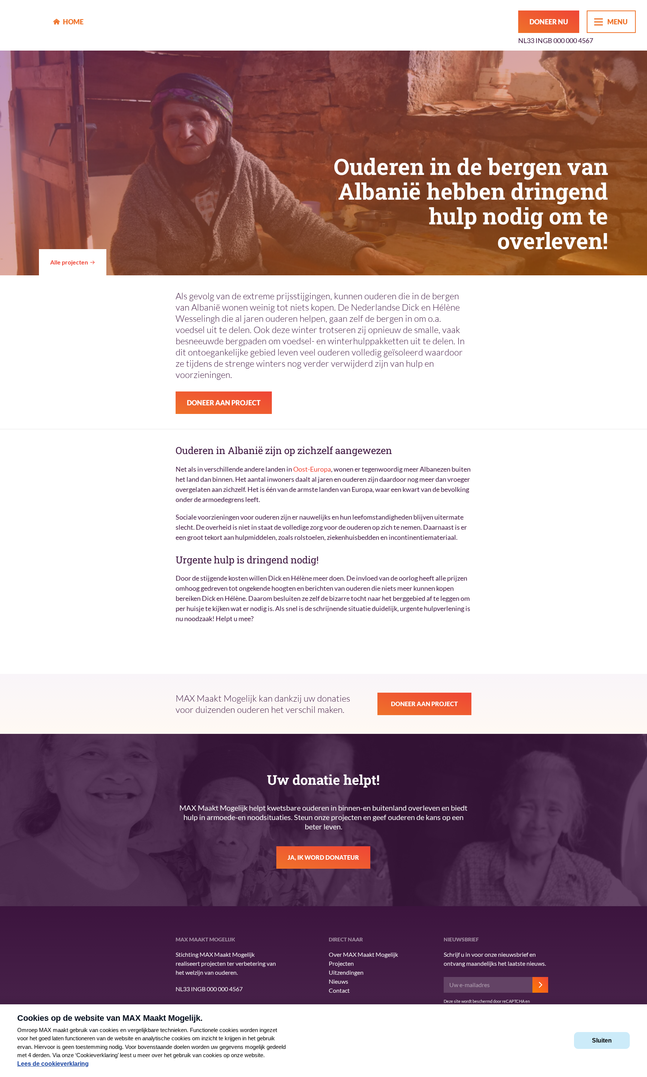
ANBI (114, 983)
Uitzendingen (346, 972)
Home (73, 22)
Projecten (341, 963)
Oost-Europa (312, 469)
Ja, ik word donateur (323, 857)
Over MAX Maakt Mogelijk (363, 954)
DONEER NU (548, 22)
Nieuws (338, 981)
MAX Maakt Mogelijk (26, 25)
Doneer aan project (224, 403)
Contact (339, 990)
